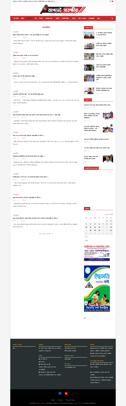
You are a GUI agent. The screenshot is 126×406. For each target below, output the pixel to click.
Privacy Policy (70, 400)
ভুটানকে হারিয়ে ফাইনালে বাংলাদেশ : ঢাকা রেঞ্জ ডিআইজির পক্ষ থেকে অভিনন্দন (31, 35)
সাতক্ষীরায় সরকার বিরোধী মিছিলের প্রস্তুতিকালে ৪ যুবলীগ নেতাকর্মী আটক (104, 78)
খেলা (36, 18)
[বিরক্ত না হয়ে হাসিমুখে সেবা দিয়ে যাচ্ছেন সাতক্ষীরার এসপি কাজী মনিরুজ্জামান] (108, 116)
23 (111, 230)
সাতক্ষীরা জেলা (48, 18)
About (53, 400)
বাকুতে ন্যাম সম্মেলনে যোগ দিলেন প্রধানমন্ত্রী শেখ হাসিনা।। (27, 197)
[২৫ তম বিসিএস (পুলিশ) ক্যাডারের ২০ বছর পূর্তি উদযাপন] (89, 35)
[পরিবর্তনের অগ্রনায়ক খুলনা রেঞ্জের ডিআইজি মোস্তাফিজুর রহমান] (89, 90)
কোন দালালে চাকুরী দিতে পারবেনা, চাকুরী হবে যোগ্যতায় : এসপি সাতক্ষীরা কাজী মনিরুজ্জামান (92, 128)
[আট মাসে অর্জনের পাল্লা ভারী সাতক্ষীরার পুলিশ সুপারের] (108, 159)
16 (111, 227)
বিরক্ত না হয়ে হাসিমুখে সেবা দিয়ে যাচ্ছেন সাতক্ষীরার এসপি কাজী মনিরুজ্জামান (92, 116)
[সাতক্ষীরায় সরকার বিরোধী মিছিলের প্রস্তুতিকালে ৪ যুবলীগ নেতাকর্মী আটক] (89, 78)
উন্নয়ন (74, 18)
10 (86, 227)
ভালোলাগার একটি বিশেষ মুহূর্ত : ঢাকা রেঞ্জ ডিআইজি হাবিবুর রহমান (28, 94)
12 (95, 227)
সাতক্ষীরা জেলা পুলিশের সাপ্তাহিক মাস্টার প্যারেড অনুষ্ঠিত (104, 44)
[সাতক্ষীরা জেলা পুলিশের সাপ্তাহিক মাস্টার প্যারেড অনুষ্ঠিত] (89, 45)
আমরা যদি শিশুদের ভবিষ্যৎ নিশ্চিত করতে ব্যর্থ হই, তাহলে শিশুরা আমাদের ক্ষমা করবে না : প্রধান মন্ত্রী (36, 115)
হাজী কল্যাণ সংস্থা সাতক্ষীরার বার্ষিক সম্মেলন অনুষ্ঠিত (104, 55)
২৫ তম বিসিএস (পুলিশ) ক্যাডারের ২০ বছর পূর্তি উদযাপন (104, 34)
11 (90, 227)
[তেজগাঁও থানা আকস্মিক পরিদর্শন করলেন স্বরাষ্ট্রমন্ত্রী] (89, 67)
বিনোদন (41, 18)
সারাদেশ (57, 18)
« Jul (86, 240)
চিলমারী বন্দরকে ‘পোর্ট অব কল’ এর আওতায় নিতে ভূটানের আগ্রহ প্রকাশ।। (31, 177)
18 (90, 230)
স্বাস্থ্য (98, 18)
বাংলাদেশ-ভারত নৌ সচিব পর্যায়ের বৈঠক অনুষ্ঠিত (24, 76)
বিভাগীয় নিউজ (65, 18)
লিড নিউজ (16, 18)
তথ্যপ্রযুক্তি (91, 18)
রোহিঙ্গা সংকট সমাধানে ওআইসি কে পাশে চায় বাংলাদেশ (25, 55)
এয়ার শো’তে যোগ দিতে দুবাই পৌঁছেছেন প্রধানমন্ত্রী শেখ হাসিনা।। (28, 135)
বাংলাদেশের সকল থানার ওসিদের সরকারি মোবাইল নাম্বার (97, 105)
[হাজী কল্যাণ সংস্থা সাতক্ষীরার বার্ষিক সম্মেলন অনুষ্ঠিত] (89, 56)
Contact (60, 400)
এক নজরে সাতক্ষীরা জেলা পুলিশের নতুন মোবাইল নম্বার (97, 148)
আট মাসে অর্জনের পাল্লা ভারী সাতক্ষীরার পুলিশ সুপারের (91, 157)
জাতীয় (22, 18)
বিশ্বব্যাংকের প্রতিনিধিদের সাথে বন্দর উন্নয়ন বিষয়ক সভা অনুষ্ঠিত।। (29, 156)
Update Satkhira (40, 403)
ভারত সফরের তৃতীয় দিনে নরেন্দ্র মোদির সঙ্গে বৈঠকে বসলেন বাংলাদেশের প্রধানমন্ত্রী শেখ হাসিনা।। (36, 218)
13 (99, 227)
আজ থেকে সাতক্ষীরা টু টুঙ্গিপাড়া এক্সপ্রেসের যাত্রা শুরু (96, 139)
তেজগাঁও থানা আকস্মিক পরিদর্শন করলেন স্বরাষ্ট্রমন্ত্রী (103, 66)
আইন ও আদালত (82, 18)
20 (99, 230)
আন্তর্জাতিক (29, 18)
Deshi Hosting (78, 403)
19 (95, 230)
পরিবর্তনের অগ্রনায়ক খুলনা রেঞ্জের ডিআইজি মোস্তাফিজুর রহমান (104, 89)
